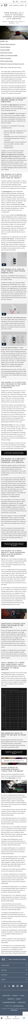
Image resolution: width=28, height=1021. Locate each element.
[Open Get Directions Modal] (25, 5)
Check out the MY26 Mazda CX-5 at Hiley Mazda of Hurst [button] (14, 453)
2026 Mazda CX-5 (14, 104)
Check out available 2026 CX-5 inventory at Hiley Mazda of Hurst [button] (14, 544)
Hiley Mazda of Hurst (18, 1005)
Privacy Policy (6, 995)
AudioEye (18, 998)
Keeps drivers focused (6, 52)
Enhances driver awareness (7, 44)
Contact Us (15, 995)
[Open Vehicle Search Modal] (17, 1)
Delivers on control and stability (8, 55)
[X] (5, 986)
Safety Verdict (12, 778)
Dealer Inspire (14, 1010)
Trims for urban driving (6, 61)
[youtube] (21, 986)
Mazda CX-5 (6, 672)
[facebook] (13, 986)
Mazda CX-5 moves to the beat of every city (12, 64)
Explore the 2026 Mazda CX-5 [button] (14, 760)
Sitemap (22, 995)
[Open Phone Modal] (13, 1)
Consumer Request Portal (9, 1002)
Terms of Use (11, 998)
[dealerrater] (9, 986)
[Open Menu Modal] (2, 5)
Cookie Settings (22, 1002)
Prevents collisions (5, 47)
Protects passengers (5, 58)
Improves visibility (5, 50)
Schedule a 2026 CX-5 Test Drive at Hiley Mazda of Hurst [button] (14, 752)
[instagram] (17, 986)
